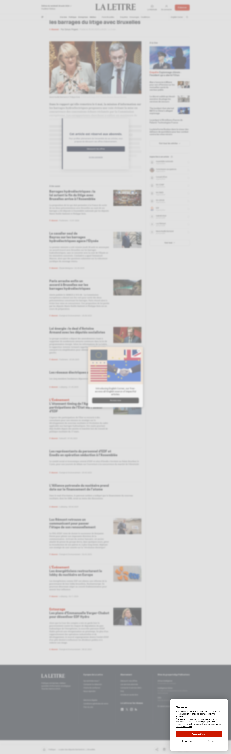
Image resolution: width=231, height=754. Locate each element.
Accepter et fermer (199, 734)
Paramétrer (187, 741)
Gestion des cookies (184, 727)
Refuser (211, 741)
